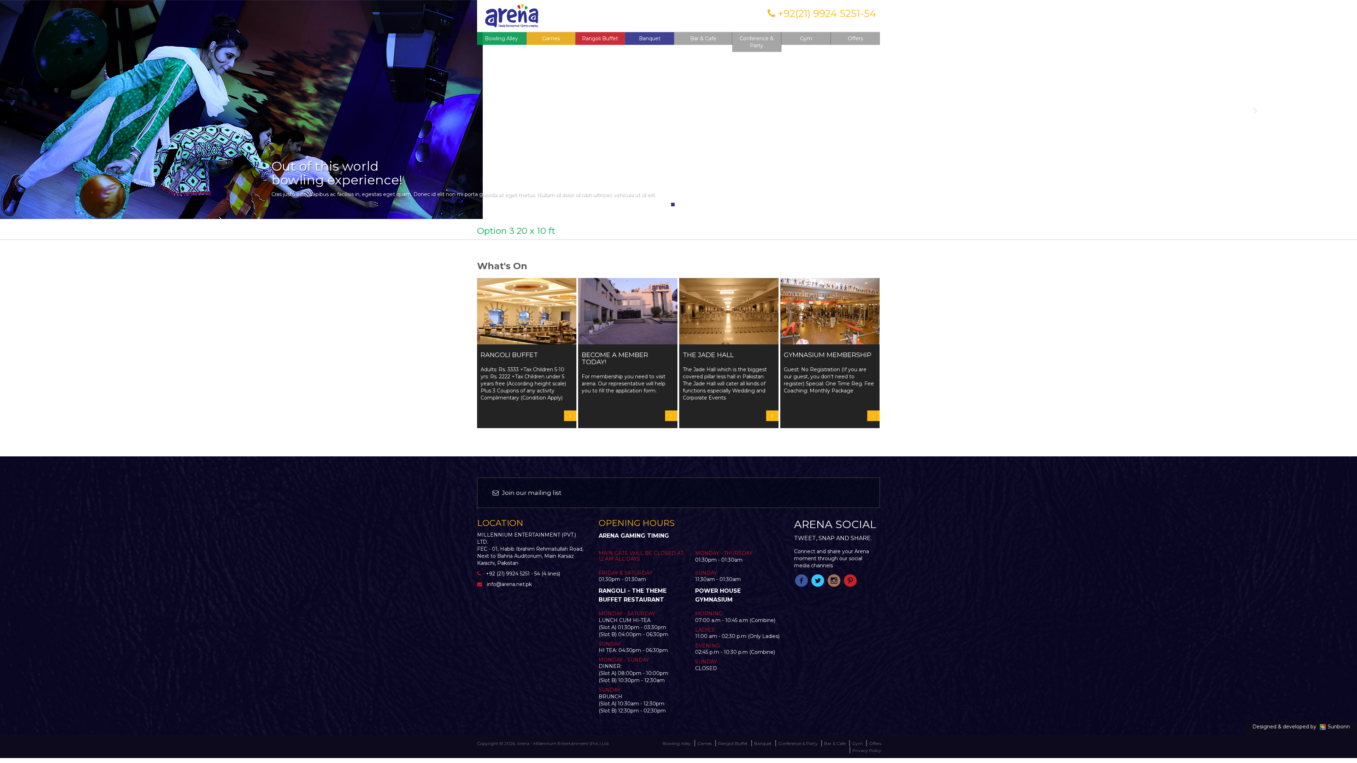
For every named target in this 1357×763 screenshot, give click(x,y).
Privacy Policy (866, 750)
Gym (806, 38)
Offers (855, 38)
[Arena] (511, 15)
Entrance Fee (676, 15)
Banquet (649, 38)
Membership (716, 15)
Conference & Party (757, 42)
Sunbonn (1339, 726)
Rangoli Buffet (600, 38)
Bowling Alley (501, 38)
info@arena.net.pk (509, 584)
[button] (102, 109)
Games (704, 743)
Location (749, 15)
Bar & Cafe (703, 38)
